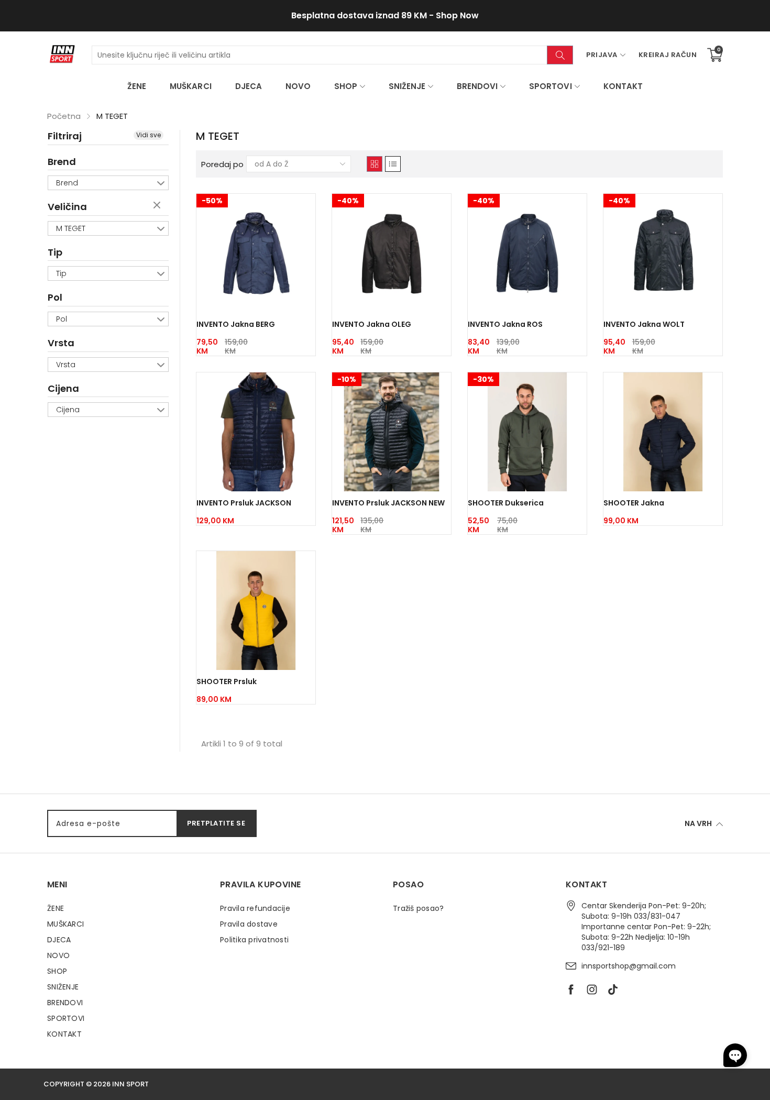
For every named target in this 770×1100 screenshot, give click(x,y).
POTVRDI (485, 562)
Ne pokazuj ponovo (455, 587)
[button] (735, 1055)
